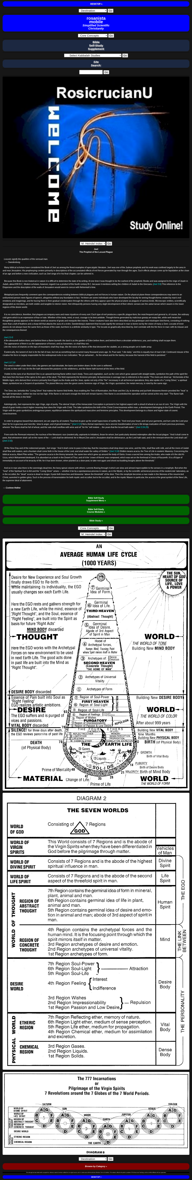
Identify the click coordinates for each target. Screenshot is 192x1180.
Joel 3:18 (114, 451)
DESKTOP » (96, 4)
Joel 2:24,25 (142, 427)
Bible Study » (96, 521)
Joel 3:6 (157, 284)
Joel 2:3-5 (8, 337)
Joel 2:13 (77, 424)
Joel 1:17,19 (9, 362)
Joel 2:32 (7, 441)
